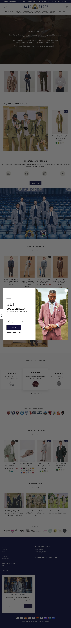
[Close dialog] (66, 290)
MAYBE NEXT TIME (14, 333)
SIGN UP (14, 327)
